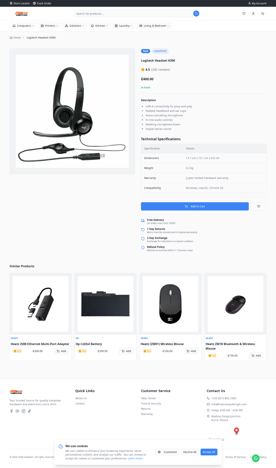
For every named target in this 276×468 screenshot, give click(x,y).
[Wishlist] (244, 13)
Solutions (75, 25)
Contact (80, 403)
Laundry (124, 25)
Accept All (209, 452)
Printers (50, 25)
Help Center (148, 398)
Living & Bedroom (155, 25)
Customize (170, 452)
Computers (24, 25)
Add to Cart (198, 206)
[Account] (253, 13)
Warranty (147, 414)
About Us (81, 398)
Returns (146, 408)
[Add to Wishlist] (258, 206)
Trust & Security (151, 403)
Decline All (190, 452)
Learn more (135, 458)
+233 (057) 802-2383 (223, 398)
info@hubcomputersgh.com (229, 404)
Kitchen (100, 25)
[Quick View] (14, 278)
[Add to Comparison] (14, 294)
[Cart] (262, 13)
